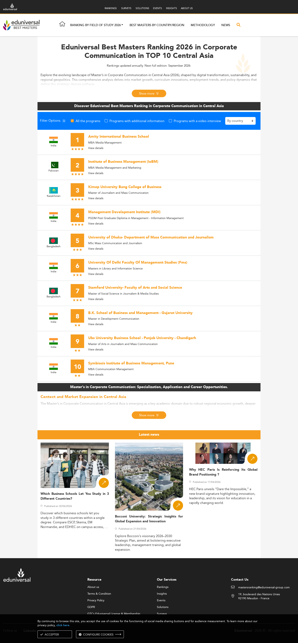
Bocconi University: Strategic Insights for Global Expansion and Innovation (149, 519)
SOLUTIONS (142, 8)
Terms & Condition (99, 594)
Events (161, 600)
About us (93, 587)
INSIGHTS (171, 8)
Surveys (162, 614)
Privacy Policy (95, 600)
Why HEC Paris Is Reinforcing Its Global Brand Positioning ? (223, 472)
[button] (122, 25)
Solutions (162, 607)
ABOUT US (187, 8)
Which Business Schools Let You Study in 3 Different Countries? (75, 496)
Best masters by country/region (157, 25)
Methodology (203, 25)
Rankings (162, 587)
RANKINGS (111, 8)
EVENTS (157, 8)
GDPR (91, 607)
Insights (162, 594)
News (225, 25)
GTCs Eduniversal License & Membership (113, 614)
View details (95, 148)
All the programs (88, 120)
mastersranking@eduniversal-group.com (264, 588)
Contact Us (239, 579)
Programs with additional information (136, 120)
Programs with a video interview (197, 120)
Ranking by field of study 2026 (95, 25)
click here (62, 625)
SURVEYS (126, 8)
